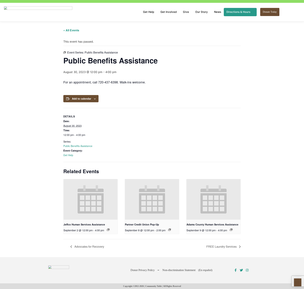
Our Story (201, 12)
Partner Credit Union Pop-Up (142, 224)
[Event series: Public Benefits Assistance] (108, 230)
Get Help (148, 12)
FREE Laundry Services (221, 246)
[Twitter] (241, 270)
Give (186, 12)
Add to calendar (81, 98)
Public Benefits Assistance (77, 146)
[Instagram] (247, 270)
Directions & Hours (238, 12)
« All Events (71, 30)
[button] (283, 11)
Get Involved (168, 12)
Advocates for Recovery (89, 246)
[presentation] (91, 199)
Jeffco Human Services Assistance (84, 224)
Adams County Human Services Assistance (212, 224)
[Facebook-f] (235, 270)
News (217, 12)
